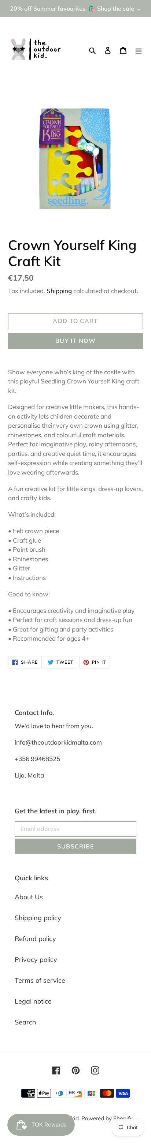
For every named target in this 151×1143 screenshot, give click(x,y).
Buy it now (75, 340)
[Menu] (138, 50)
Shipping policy (38, 918)
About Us (29, 897)
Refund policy (35, 938)
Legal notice (33, 1001)
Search (25, 1022)
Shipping (59, 291)
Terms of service (40, 980)
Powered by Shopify (107, 1118)
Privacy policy (36, 959)
